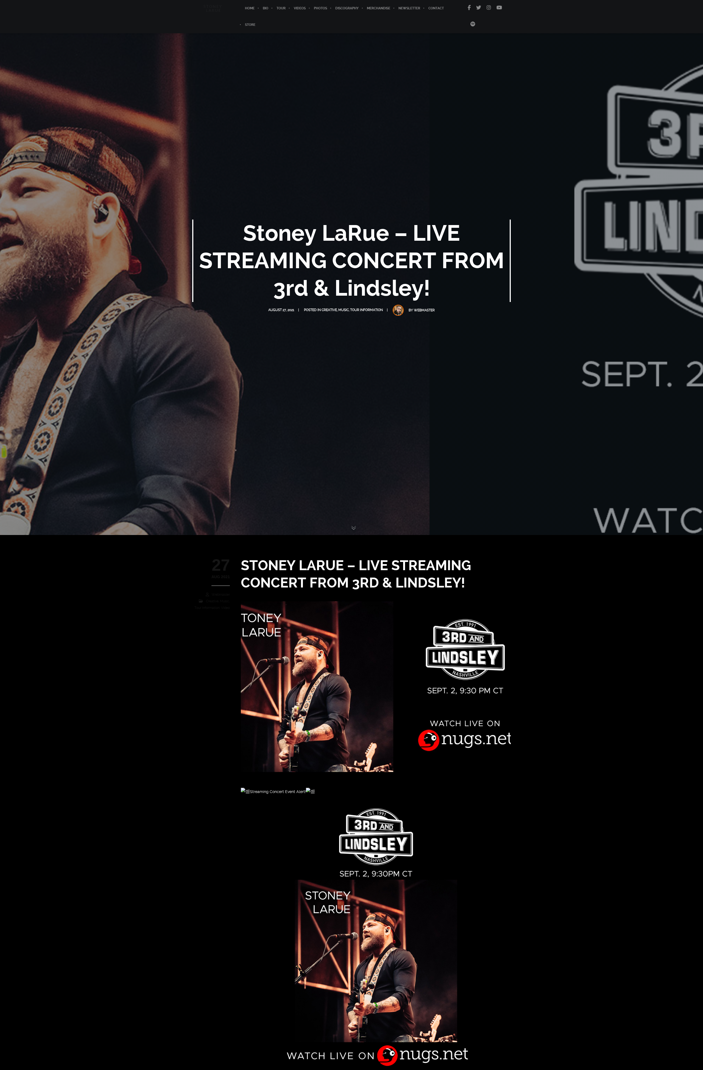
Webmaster (424, 310)
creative (329, 310)
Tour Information (366, 310)
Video (225, 608)
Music (343, 310)
